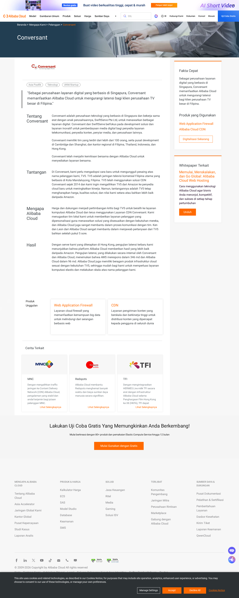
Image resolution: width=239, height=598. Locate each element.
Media (109, 502)
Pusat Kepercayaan (26, 523)
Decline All (194, 590)
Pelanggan (54, 24)
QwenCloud (203, 535)
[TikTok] (50, 560)
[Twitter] (33, 560)
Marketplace (158, 513)
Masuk (211, 16)
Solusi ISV (112, 515)
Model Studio (68, 508)
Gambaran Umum (49, 16)
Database (66, 515)
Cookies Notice (217, 590)
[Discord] (75, 560)
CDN (114, 305)
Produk (67, 16)
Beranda (22, 24)
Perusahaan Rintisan (164, 506)
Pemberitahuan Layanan (205, 508)
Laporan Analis (24, 535)
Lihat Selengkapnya (50, 407)
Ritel (108, 496)
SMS (63, 527)
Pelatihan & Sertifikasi (210, 500)
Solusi (77, 16)
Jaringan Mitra (160, 500)
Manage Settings (148, 590)
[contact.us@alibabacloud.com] (59, 560)
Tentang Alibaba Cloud (25, 495)
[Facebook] (17, 560)
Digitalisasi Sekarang (196, 139)
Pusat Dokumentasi (208, 493)
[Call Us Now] (67, 560)
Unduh (188, 212)
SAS (62, 502)
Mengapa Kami (37, 24)
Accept (172, 590)
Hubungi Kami (176, 16)
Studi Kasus (22, 529)
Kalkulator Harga (70, 490)
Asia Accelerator (24, 504)
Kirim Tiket (203, 523)
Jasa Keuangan (115, 490)
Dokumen (190, 16)
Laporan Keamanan (208, 529)
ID (165, 16)
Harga (87, 16)
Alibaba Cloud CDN (192, 129)
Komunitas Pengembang (159, 492)
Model (32, 16)
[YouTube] (42, 560)
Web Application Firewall (73, 305)
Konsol (201, 16)
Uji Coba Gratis (228, 16)
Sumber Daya (102, 16)
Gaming (110, 508)
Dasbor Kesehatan (207, 516)
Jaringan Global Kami (28, 510)
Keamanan (66, 521)
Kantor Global (23, 516)
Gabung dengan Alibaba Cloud (161, 521)
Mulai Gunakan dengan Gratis (118, 445)
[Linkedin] (25, 560)
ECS (62, 496)
